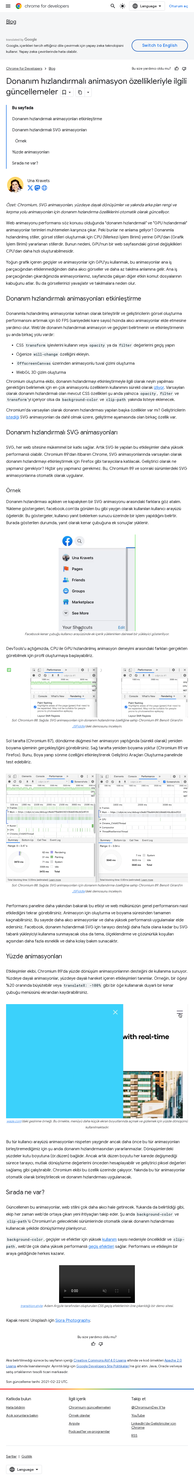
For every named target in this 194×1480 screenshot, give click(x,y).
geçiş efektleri (101, 1246)
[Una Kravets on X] (30, 189)
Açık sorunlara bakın (22, 1415)
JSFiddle (78, 726)
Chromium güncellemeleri (90, 1407)
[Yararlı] (176, 68)
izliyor (159, 387)
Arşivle (74, 1423)
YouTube (138, 1415)
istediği (12, 417)
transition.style (31, 1306)
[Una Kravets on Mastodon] (37, 189)
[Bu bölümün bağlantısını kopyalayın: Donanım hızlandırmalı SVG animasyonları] (123, 433)
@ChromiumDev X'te (148, 1407)
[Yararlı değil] (184, 68)
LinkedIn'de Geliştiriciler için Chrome (153, 1425)
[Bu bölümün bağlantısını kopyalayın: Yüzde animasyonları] (67, 957)
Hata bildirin (15, 1407)
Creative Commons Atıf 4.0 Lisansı (100, 1360)
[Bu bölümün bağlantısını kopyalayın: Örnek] (26, 491)
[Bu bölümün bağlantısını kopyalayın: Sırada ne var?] (49, 1193)
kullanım (109, 1239)
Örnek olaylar (79, 1415)
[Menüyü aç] (8, 6)
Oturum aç (178, 6)
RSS (134, 1435)
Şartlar (11, 1456)
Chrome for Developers (24, 68)
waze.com (14, 1121)
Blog (11, 22)
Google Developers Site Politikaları (102, 1366)
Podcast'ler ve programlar (89, 1431)
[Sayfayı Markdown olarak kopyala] (80, 92)
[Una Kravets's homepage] (44, 189)
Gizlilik (26, 1456)
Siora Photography (72, 1320)
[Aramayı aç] (113, 6)
